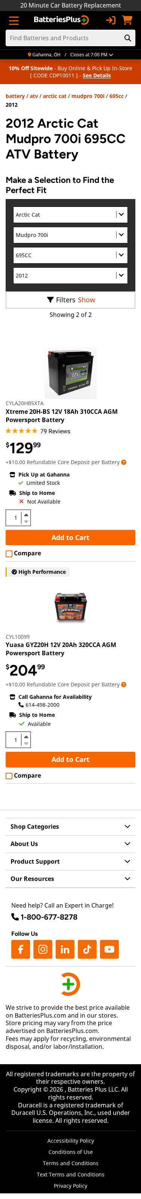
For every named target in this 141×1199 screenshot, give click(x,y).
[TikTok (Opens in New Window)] (87, 949)
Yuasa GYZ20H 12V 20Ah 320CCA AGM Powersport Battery (61, 649)
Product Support (35, 861)
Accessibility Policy (70, 1140)
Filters (66, 299)
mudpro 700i (88, 96)
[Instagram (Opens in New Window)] (42, 949)
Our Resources (32, 879)
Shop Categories (35, 826)
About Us (24, 844)
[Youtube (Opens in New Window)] (109, 949)
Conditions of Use (71, 1151)
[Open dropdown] (123, 462)
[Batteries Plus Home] (62, 20)
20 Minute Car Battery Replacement (70, 5)
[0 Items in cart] (127, 20)
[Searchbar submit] (127, 37)
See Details (97, 75)
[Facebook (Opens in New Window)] (20, 949)
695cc (116, 96)
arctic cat (55, 96)
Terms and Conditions (71, 1163)
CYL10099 (18, 636)
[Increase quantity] (25, 515)
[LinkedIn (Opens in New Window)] (65, 949)
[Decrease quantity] (25, 521)
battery (15, 96)
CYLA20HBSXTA (25, 403)
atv (34, 96)
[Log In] (110, 20)
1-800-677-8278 (49, 916)
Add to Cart (70, 537)
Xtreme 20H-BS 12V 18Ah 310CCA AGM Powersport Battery (62, 415)
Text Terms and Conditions (71, 1174)
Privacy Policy (70, 1185)
